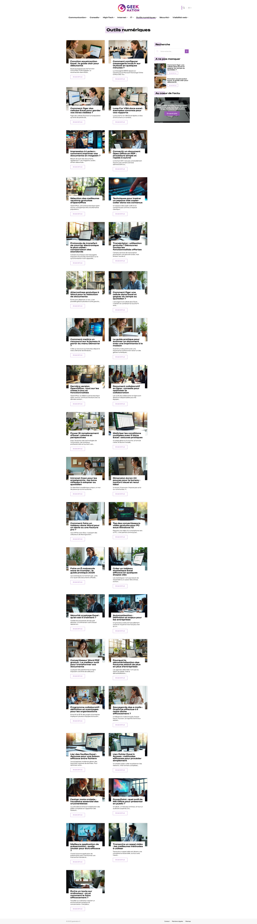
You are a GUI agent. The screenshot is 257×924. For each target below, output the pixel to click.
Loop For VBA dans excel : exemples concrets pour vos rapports (128, 110)
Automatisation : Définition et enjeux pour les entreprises (127, 617)
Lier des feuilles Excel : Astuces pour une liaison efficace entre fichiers (85, 756)
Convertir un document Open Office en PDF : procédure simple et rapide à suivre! (126, 154)
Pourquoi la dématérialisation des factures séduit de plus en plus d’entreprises (127, 663)
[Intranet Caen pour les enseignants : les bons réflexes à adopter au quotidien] (85, 468)
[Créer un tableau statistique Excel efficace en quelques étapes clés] (128, 558)
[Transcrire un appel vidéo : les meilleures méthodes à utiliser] (128, 834)
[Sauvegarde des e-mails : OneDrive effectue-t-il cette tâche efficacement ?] (128, 697)
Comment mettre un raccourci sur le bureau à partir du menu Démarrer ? (85, 342)
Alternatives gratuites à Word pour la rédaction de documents (84, 294)
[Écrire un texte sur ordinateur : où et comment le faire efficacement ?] (85, 881)
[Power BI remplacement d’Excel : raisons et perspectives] (85, 423)
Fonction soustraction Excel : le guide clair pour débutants (84, 63)
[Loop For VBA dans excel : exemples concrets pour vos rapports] (128, 98)
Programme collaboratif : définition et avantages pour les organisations (85, 709)
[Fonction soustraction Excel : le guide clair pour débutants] (85, 51)
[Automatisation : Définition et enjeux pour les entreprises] (128, 605)
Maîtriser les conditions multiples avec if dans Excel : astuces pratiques (128, 435)
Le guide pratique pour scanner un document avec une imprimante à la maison (128, 342)
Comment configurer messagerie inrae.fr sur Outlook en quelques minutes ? (127, 64)
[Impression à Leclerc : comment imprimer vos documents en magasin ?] (85, 141)
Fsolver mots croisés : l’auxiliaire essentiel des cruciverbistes (84, 801)
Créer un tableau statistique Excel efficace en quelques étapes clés (125, 571)
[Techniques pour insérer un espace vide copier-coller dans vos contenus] (128, 188)
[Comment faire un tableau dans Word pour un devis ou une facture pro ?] (85, 513)
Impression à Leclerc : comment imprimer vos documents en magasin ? (85, 153)
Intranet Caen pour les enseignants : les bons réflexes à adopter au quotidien (83, 481)
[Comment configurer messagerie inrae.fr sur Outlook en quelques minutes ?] (128, 51)
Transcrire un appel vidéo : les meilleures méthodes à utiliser (128, 846)
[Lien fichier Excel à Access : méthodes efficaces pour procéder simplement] (128, 744)
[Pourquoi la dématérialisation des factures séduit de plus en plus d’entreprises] (128, 650)
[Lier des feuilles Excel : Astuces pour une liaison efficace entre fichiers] (85, 744)
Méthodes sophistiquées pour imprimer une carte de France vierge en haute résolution (172, 107)
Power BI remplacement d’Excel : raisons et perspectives (84, 435)
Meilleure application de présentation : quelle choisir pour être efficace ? (85, 847)
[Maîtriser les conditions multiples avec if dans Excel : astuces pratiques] (128, 423)
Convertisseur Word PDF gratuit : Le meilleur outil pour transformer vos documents (85, 663)
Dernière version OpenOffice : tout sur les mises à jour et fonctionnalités (84, 389)
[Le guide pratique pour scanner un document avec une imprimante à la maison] (128, 329)
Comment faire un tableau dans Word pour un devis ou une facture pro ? (84, 526)
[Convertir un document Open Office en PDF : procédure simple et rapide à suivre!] (128, 141)
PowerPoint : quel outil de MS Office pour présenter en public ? (128, 801)
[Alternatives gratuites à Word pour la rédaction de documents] (85, 282)
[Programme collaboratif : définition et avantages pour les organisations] (85, 697)
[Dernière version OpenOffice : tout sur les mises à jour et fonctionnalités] (85, 376)
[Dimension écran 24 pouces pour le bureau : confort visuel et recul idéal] (128, 468)
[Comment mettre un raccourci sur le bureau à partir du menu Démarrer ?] (85, 329)
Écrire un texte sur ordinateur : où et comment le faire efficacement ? (81, 894)
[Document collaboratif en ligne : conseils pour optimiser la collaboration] (128, 376)
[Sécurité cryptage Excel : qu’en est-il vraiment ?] (85, 605)
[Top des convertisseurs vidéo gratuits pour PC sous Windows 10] (128, 513)
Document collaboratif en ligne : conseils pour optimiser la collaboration (126, 389)
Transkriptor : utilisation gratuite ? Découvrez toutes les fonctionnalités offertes (127, 246)
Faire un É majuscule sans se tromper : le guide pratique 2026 (82, 570)
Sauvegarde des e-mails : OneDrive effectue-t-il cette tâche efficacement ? (128, 710)
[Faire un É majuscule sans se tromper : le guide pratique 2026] (85, 558)
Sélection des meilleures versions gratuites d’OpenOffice (84, 200)
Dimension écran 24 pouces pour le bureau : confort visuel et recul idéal (126, 481)
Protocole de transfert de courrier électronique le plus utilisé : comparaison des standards (84, 247)
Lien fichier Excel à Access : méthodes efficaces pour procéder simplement (127, 757)
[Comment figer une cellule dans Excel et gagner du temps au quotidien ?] (128, 282)
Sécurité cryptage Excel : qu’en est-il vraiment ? (85, 616)
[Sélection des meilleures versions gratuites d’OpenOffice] (85, 188)
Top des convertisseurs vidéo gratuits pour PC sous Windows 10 (126, 525)
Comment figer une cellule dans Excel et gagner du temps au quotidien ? (125, 295)
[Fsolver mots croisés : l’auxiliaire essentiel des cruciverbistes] (85, 789)
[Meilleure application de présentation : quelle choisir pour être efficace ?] (85, 834)
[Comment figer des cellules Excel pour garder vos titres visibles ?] (85, 98)
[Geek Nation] (128, 8)
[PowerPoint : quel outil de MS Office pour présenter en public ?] (128, 789)
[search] (184, 8)
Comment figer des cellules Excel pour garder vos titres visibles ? (85, 110)
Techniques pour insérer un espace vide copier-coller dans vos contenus (127, 200)
